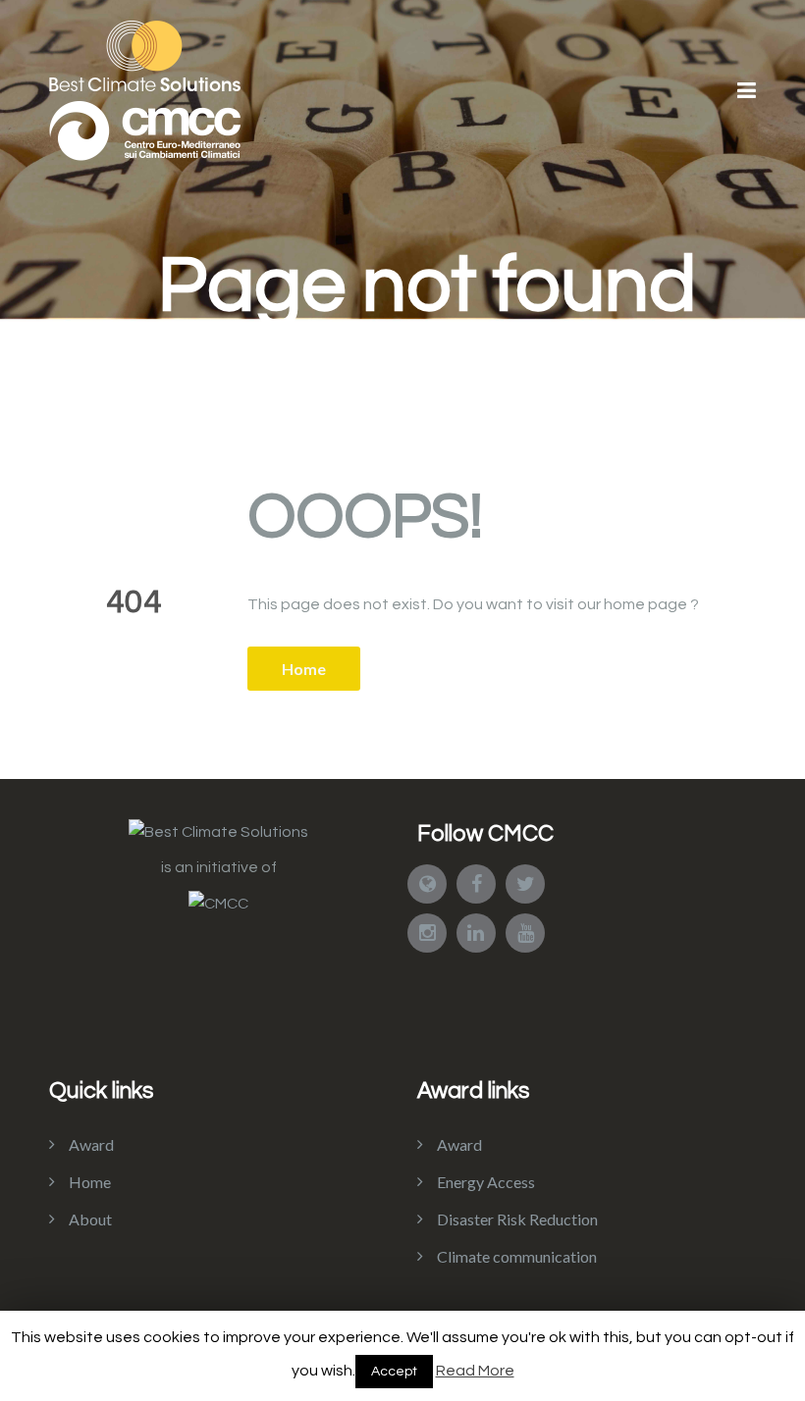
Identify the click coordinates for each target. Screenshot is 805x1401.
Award (91, 1144)
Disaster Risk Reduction (517, 1219)
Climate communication (517, 1256)
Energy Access (486, 1181)
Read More (475, 1370)
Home (304, 668)
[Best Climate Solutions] (218, 831)
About (90, 1219)
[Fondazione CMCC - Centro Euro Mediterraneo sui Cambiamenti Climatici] (218, 902)
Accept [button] (394, 1371)
